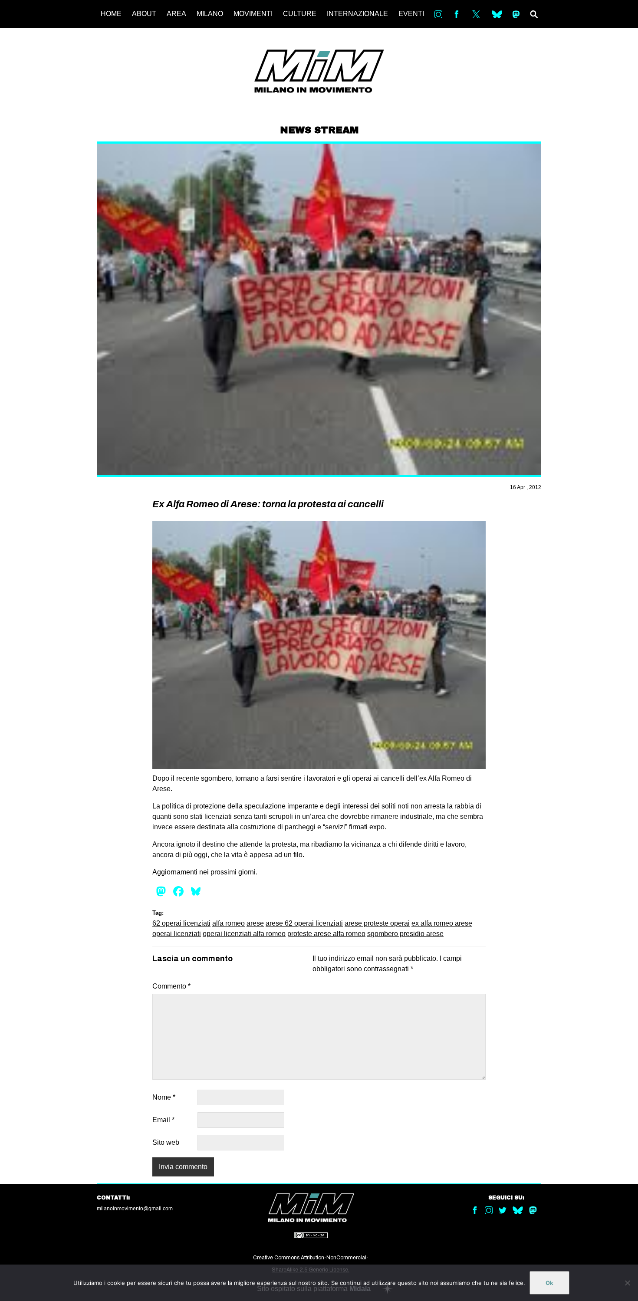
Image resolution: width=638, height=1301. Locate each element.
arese (255, 923)
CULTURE (299, 13)
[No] (627, 1282)
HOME (111, 13)
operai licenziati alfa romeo (244, 933)
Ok (549, 1282)
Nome (163, 1097)
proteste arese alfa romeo (326, 933)
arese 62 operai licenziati (304, 923)
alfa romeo (228, 923)
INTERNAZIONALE (357, 13)
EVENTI (411, 13)
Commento (171, 986)
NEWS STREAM (319, 130)
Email (163, 1120)
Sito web (165, 1142)
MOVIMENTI (253, 13)
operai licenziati (176, 933)
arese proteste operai (377, 923)
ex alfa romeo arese (441, 923)
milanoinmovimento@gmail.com (135, 1209)
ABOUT (144, 13)
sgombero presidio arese (405, 933)
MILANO (210, 13)
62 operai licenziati (181, 923)
